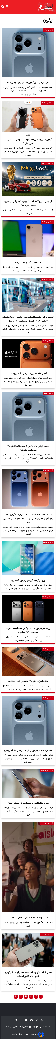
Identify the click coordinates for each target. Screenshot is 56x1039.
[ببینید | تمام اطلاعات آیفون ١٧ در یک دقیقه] (28, 867)
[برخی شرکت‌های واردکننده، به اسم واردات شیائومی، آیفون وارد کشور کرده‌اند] (28, 950)
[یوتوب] (24, 1020)
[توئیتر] (19, 1020)
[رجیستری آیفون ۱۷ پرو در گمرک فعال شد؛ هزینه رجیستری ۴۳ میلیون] (28, 609)
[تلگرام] (30, 1020)
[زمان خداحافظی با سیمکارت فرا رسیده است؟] (28, 783)
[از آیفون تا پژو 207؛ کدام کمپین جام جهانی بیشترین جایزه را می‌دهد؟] (28, 179)
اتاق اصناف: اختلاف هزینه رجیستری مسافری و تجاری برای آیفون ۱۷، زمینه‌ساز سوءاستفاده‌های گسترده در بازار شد (28, 518)
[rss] (41, 1020)
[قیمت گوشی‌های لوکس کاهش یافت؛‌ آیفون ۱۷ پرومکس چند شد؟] (28, 416)
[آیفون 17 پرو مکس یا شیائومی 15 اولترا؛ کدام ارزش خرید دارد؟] (28, 116)
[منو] (7, 6)
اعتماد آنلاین (17, 1027)
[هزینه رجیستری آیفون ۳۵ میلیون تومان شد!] (28, 52)
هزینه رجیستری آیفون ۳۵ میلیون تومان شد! (28, 82)
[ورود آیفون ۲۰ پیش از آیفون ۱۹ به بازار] (28, 558)
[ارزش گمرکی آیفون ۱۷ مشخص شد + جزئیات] (28, 661)
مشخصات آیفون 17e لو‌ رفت (28, 262)
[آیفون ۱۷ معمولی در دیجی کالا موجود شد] (28, 353)
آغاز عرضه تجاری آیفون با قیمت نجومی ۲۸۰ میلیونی (28, 750)
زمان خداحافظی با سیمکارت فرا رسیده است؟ (28, 803)
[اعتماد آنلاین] (46, 6)
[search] (2, 6)
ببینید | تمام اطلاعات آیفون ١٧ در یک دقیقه (28, 918)
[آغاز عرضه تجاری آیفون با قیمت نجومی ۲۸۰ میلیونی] (28, 720)
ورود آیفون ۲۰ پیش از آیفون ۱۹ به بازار (28, 580)
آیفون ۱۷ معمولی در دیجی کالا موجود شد (28, 373)
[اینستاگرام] (35, 1020)
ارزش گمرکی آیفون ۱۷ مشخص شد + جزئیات (28, 681)
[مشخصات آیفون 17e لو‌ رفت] (28, 238)
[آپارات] (14, 1020)
